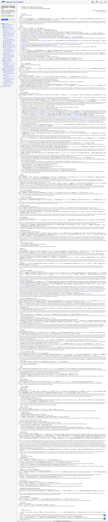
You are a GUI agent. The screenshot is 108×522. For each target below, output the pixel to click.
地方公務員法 (32, 113)
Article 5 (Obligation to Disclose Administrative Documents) (9, 33)
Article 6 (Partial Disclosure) (9, 34)
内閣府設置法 (31, 33)
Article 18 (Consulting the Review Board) (8, 62)
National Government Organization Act (47, 38)
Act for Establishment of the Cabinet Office (73, 34)
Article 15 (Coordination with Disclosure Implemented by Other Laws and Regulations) (9, 55)
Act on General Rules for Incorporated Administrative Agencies (67, 117)
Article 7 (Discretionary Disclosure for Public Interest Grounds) (9, 36)
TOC (4, 19)
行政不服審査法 (33, 391)
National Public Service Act (75, 115)
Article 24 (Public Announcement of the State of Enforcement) (9, 76)
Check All (9, 21)
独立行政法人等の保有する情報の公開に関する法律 (45, 112)
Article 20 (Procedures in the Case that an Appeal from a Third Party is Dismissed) (9, 65)
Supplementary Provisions (6, 86)
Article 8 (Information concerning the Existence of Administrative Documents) (9, 39)
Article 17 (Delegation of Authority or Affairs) (8, 59)
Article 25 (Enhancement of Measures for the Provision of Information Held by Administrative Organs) (9, 80)
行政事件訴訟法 (26, 434)
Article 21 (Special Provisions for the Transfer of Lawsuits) (9, 68)
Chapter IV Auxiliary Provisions (9, 69)
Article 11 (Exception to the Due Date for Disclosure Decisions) (9, 45)
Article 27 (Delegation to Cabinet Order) (8, 85)
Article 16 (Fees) (7, 57)
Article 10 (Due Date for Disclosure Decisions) (8, 43)
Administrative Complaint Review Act (63, 393)
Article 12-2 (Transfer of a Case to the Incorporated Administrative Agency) (10, 48)
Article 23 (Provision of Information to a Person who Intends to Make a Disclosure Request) (9, 73)
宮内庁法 (40, 40)
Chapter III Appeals (7, 60)
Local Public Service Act (91, 119)
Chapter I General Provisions (9, 24)
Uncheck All (14, 21)
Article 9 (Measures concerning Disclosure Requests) (9, 41)
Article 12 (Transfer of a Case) (9, 46)
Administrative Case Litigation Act (25, 443)
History (12, 19)
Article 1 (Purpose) (7, 25)
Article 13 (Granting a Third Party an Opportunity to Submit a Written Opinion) (9, 51)
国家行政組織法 (24, 36)
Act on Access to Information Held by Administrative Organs (93, 290)
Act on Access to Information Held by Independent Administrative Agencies (91, 118)
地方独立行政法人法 (74, 113)
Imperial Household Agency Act (74, 43)
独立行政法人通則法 (66, 110)
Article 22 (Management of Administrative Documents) (9, 71)
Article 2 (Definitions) (8, 26)
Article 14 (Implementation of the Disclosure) (9, 53)
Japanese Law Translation (13, 2)
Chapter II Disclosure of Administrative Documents (8, 28)
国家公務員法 (32, 110)
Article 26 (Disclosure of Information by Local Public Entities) (9, 83)
